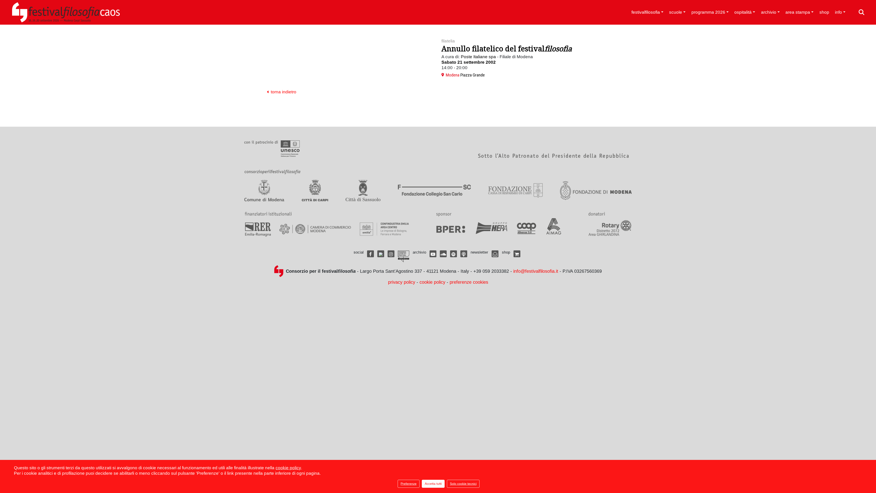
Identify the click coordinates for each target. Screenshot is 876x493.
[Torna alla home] (66, 12)
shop (824, 12)
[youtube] (433, 253)
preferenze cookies (469, 282)
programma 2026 (708, 12)
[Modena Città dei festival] (403, 256)
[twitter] (380, 253)
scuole (675, 12)
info (838, 12)
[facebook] (370, 253)
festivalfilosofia (645, 12)
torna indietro (282, 91)
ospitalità (743, 12)
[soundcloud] (443, 253)
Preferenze (409, 483)
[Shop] (517, 253)
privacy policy (401, 282)
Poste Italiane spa (478, 56)
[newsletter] (495, 253)
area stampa (797, 12)
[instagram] (391, 253)
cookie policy (432, 282)
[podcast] (463, 253)
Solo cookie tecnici (463, 483)
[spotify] (453, 253)
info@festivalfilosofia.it (535, 271)
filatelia (448, 41)
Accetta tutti (433, 483)
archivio (768, 12)
